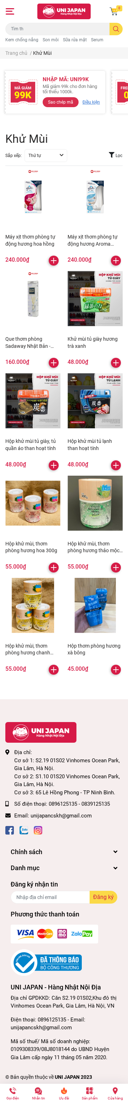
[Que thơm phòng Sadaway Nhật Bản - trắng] (32, 298)
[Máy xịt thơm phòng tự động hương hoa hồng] (32, 196)
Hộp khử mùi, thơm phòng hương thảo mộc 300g (93, 550)
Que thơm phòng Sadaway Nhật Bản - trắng (27, 346)
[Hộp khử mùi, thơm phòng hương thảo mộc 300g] (95, 503)
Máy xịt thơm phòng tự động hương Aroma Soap (93, 243)
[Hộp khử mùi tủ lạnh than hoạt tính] (95, 400)
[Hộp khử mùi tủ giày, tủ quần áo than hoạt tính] (32, 400)
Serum (97, 39)
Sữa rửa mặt (75, 39)
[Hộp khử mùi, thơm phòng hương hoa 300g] (32, 503)
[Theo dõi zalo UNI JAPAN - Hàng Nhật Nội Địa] (24, 830)
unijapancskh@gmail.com (61, 815)
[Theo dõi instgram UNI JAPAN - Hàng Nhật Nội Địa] (38, 830)
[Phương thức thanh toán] (54, 934)
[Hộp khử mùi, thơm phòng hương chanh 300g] (32, 605)
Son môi (51, 39)
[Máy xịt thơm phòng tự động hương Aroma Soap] (95, 196)
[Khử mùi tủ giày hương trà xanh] (95, 298)
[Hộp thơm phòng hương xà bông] (95, 605)
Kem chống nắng (21, 39)
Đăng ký (103, 897)
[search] (116, 29)
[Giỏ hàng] (114, 11)
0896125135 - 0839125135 (79, 804)
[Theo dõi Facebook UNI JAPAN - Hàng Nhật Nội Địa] (9, 830)
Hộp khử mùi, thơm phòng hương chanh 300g (27, 653)
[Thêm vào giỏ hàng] (54, 261)
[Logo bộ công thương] (46, 962)
